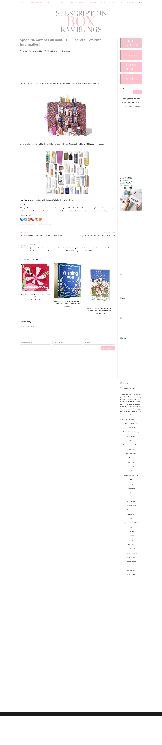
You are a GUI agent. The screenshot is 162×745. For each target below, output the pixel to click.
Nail (131, 518)
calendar (75, 144)
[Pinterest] (32, 219)
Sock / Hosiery (131, 549)
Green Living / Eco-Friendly (131, 475)
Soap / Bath (131, 544)
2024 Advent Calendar (29, 225)
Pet (131, 527)
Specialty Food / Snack (131, 553)
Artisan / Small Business (131, 423)
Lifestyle (131, 497)
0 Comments (66, 51)
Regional (131, 531)
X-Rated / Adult (131, 574)
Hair (131, 479)
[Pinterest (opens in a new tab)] (127, 2)
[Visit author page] (24, 246)
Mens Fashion (131, 501)
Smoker (131, 540)
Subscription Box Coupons (131, 106)
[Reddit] (29, 219)
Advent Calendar (52, 51)
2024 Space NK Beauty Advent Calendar (54, 144)
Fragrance (131, 466)
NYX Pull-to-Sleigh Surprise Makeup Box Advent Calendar (35, 296)
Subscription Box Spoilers (131, 102)
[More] (40, 219)
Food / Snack (131, 462)
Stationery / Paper (131, 562)
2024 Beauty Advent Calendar (44, 225)
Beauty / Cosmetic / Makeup (131, 432)
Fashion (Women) (131, 453)
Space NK (27, 205)
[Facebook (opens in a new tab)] (124, 2)
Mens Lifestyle (131, 510)
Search (122, 89)
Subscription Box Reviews (131, 99)
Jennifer (24, 51)
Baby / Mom (131, 427)
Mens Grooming (131, 505)
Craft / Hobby (131, 449)
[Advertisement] (67, 69)
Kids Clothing (131, 488)
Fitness (131, 458)
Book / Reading (131, 436)
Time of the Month (131, 570)
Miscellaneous (131, 514)
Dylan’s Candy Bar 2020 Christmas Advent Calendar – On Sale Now (99, 309)
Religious (131, 536)
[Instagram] (36, 219)
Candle (131, 440)
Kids (131, 492)
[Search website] (140, 2)
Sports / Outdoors (131, 557)
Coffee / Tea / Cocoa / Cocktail (131, 445)
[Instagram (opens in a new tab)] (129, 2)
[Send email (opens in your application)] (135, 2)
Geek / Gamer (131, 471)
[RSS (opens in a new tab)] (132, 2)
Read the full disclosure (91, 83)
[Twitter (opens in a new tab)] (121, 2)
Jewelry (131, 484)
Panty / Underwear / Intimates (131, 523)
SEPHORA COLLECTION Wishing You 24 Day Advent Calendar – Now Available (67, 302)
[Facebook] (22, 219)
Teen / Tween (131, 566)
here (72, 200)
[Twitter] (25, 219)
